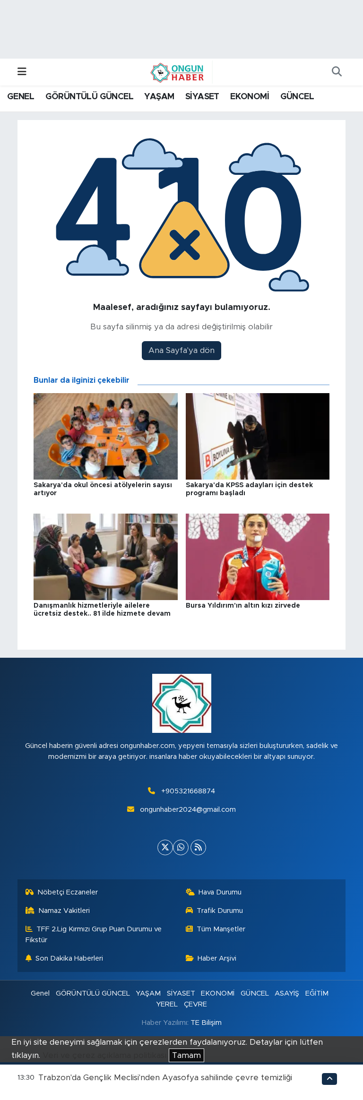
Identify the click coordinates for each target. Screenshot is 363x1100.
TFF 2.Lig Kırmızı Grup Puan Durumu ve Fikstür (94, 934)
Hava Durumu (220, 892)
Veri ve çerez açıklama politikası (104, 1055)
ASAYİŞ (287, 993)
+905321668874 (188, 791)
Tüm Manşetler (221, 929)
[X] (165, 847)
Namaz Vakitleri (64, 910)
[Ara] (337, 72)
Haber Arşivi (217, 958)
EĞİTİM (316, 993)
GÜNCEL (297, 97)
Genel (40, 993)
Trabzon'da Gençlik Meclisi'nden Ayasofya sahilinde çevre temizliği (165, 1078)
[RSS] (198, 847)
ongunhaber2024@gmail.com (188, 809)
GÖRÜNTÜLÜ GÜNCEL (89, 97)
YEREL (167, 1004)
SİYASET (202, 97)
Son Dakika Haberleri (69, 958)
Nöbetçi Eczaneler (67, 892)
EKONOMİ (249, 97)
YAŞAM (159, 97)
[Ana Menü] (21, 72)
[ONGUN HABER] (177, 71)
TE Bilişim (206, 1022)
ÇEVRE (195, 1004)
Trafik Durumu (220, 910)
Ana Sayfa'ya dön (181, 350)
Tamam (186, 1055)
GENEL (20, 97)
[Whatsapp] (181, 847)
